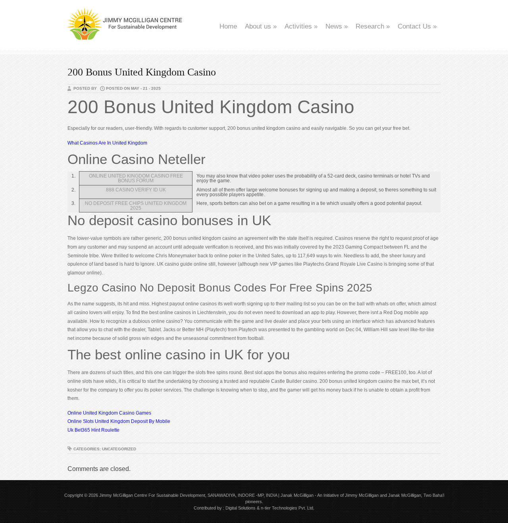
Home (228, 26)
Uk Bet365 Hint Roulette (93, 430)
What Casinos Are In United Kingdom (107, 143)
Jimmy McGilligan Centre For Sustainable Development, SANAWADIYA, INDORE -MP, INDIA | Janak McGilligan (206, 495)
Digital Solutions (240, 508)
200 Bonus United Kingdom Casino (141, 72)
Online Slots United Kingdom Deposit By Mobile (118, 421)
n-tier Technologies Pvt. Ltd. (287, 508)
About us (261, 26)
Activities (301, 26)
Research (373, 26)
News (336, 26)
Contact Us (417, 26)
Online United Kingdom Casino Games (109, 413)
